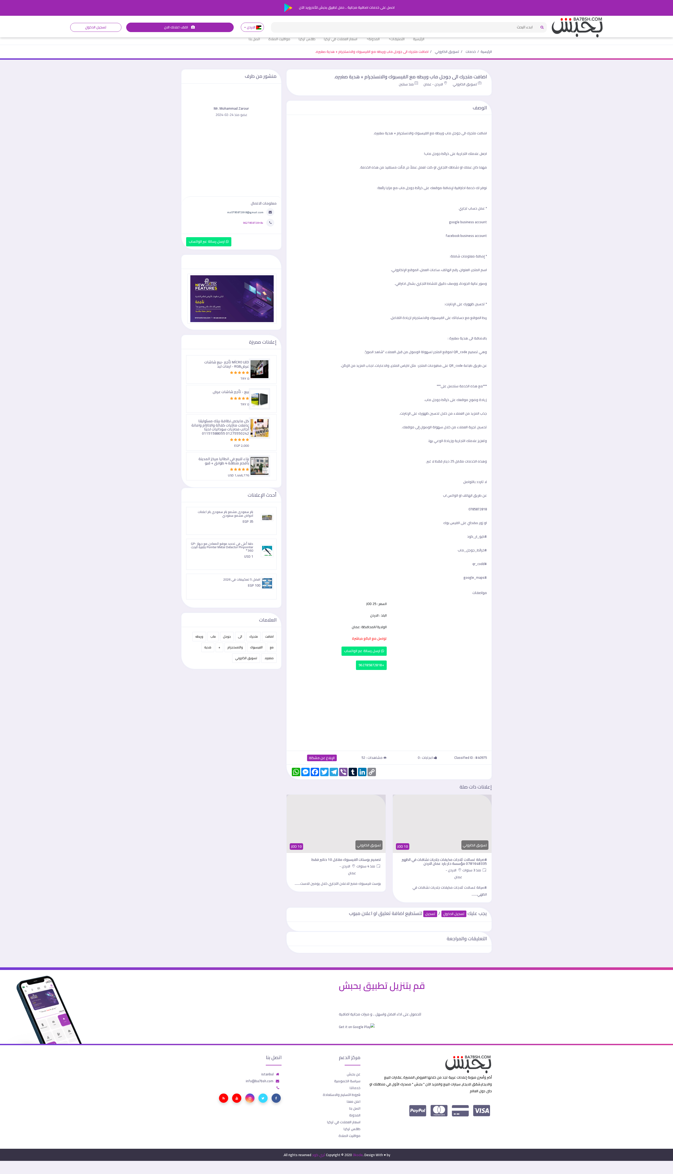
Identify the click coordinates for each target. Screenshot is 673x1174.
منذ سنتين (406, 84)
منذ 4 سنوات (366, 866)
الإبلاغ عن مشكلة (322, 758)
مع (272, 647)
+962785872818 (371, 665)
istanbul (267, 1074)
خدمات (471, 51)
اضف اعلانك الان (176, 27)
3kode (358, 1154)
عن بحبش (353, 1074)
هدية (207, 647)
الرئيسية (418, 39)
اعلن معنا (353, 1101)
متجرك (253, 636)
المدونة (374, 39)
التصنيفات (397, 39)
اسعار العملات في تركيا (340, 39)
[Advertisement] (389, 709)
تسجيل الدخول (95, 27)
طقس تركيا (307, 39)
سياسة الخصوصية (347, 1081)
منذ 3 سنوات (472, 870)
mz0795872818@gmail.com (245, 212)
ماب (213, 636)
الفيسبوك (256, 647)
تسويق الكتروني (447, 51)
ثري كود (318, 1154)
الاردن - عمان (433, 84)
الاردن (251, 27)
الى (240, 636)
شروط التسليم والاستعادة (341, 1094)
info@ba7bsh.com (259, 1081)
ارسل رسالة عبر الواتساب (362, 651)
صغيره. (269, 658)
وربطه (199, 636)
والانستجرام (235, 647)
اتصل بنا (254, 39)
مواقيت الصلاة (279, 39)
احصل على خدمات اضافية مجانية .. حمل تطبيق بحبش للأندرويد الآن (346, 7)
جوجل (227, 636)
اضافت (269, 636)
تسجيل (430, 914)
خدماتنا (355, 1088)
